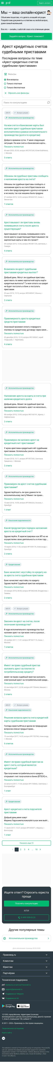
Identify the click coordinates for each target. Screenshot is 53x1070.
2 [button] (20, 849)
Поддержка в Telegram (14, 994)
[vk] (3, 1038)
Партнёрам (9, 973)
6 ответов (8, 743)
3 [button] (24, 849)
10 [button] (36, 849)
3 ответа (8, 157)
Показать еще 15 (26, 843)
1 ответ (7, 510)
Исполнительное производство (21, 118)
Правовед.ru (9, 954)
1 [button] (16, 849)
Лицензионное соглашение (13, 1028)
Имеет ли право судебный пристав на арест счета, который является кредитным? (23, 765)
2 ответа (8, 300)
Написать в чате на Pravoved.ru (18, 985)
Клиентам (8, 961)
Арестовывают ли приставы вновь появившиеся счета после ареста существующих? (22, 225)
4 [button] (28, 849)
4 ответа (8, 251)
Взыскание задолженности (20, 520)
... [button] (32, 849)
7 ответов (8, 204)
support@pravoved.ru (13, 989)
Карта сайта (7, 1033)
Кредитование (14, 565)
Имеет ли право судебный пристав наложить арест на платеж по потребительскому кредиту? (22, 668)
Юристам (7, 967)
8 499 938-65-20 (28, 917)
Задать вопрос (45, 3)
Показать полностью (14, 147)
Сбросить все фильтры (18, 93)
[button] (40, 850)
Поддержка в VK (12, 998)
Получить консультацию (26, 903)
